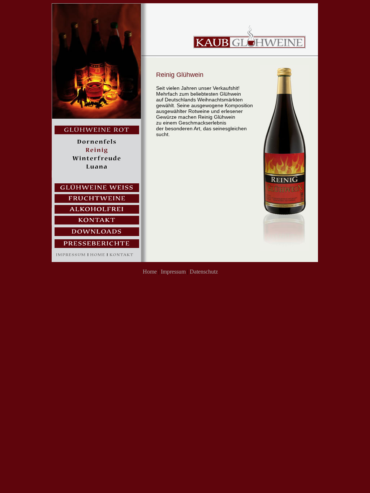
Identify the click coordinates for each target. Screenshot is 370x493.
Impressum (173, 272)
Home (150, 272)
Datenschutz (204, 272)
